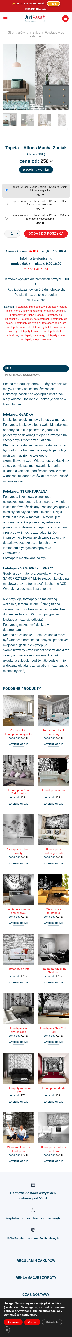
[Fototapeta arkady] (53, 1068)
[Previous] (9, 77)
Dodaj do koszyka (46, 233)
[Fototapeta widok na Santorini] (53, 949)
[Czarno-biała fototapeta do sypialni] (18, 710)
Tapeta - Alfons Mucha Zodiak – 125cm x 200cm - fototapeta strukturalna (40, 203)
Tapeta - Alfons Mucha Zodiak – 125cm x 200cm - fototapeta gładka (40, 188)
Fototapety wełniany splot (18, 1090)
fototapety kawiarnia (30, 331)
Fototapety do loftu (18, 968)
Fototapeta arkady (53, 1088)
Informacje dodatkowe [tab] (23, 374)
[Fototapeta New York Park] (53, 1008)
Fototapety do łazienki (18, 327)
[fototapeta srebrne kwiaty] (18, 829)
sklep (36, 32)
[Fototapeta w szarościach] (18, 1008)
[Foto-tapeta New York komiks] (18, 770)
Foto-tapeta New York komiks (18, 792)
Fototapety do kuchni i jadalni (27, 314)
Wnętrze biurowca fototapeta (18, 1149)
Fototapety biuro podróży (30, 306)
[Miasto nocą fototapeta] (53, 889)
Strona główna (18, 32)
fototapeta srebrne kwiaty (18, 851)
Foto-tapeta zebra (53, 790)
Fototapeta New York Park (53, 1030)
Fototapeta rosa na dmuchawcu (18, 911)
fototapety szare (55, 335)
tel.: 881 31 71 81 (36, 269)
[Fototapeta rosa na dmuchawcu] (18, 889)
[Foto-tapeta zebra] (53, 770)
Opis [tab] (8, 368)
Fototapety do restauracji (35, 318)
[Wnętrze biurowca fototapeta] (18, 1127)
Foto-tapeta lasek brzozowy (53, 732)
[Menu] (5, 18)
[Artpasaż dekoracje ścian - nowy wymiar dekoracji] (35, 19)
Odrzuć (32, 1322)
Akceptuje (13, 1322)
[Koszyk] (65, 18)
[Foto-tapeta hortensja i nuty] (53, 829)
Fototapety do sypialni (28, 322)
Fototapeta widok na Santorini (53, 970)
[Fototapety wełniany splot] (18, 1068)
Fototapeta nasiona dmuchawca (53, 1149)
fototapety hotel (42, 327)
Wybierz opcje (18, 744)
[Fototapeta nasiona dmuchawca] (53, 1127)
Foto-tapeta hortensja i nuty (53, 851)
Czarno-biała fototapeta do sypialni (18, 732)
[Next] (62, 77)
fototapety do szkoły (54, 322)
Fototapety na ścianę (32, 335)
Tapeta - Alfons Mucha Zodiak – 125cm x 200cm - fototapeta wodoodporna (40, 217)
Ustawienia (52, 1322)
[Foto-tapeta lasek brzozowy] (53, 710)
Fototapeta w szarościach (18, 1030)
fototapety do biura (54, 310)
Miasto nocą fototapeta (53, 911)
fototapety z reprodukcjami (36, 339)
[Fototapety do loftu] (18, 949)
